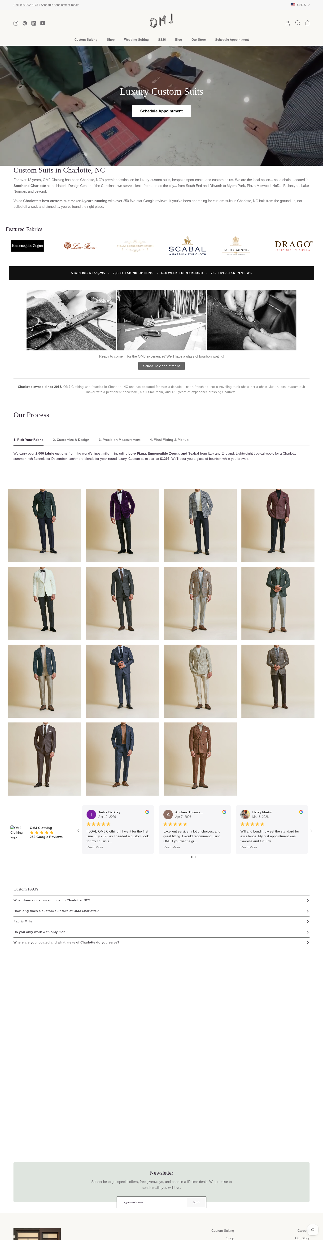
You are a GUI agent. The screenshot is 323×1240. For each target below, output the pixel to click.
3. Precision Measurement (119, 440)
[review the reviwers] (147, 813)
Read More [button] (95, 847)
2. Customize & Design (71, 440)
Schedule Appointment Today (60, 4)
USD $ (301, 4)
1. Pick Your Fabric (28, 440)
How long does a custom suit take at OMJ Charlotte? (56, 911)
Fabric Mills (22, 921)
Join (196, 1202)
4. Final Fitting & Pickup (169, 440)
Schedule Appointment (161, 111)
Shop (230, 1238)
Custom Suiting (222, 1230)
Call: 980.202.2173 (25, 4)
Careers (303, 1230)
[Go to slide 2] (195, 857)
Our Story (302, 1238)
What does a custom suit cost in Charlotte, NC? (51, 900)
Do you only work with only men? (40, 932)
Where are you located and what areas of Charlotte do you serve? (66, 942)
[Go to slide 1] (191, 857)
